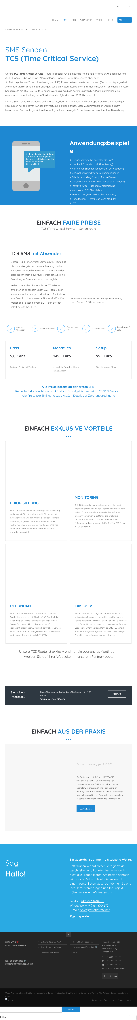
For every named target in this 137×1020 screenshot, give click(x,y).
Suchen (71, 1009)
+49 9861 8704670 (92, 901)
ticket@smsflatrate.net (95, 910)
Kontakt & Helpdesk (81, 942)
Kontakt (128, 1000)
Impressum (97, 1000)
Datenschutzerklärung (113, 1000)
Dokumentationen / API (51, 942)
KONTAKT (117, 694)
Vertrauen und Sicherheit (83, 947)
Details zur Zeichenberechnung (94, 395)
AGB (75, 952)
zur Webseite (86, 809)
